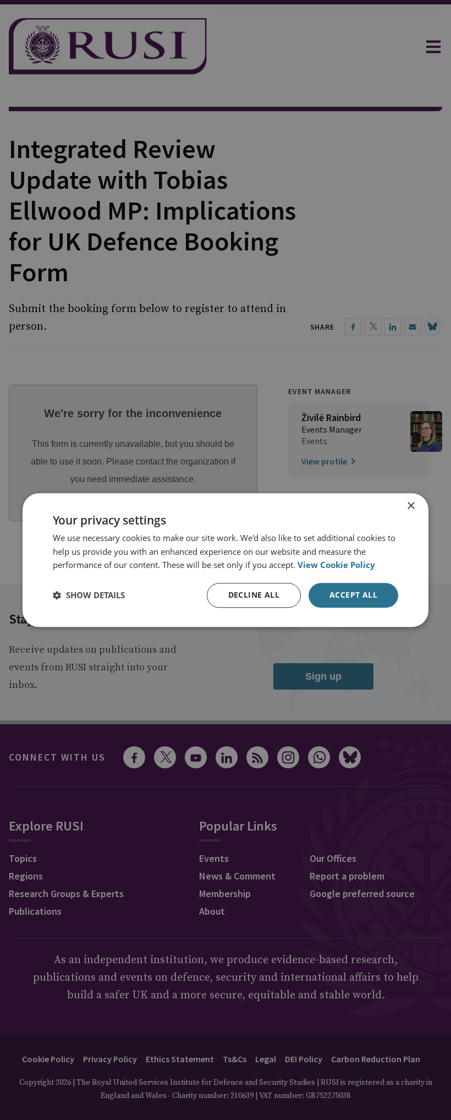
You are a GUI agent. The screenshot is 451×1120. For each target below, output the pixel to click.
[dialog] (225, 560)
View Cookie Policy (336, 565)
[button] (89, 595)
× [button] (410, 506)
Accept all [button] (353, 594)
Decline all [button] (253, 594)
